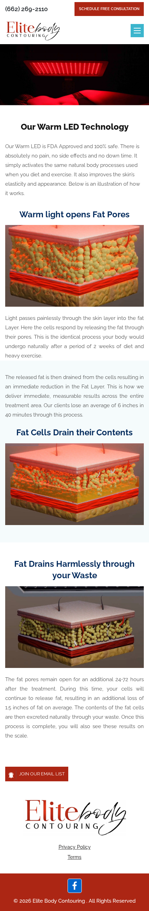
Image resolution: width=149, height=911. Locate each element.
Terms (74, 857)
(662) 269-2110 (26, 9)
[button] (36, 774)
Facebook (75, 886)
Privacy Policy (75, 847)
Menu (137, 30)
